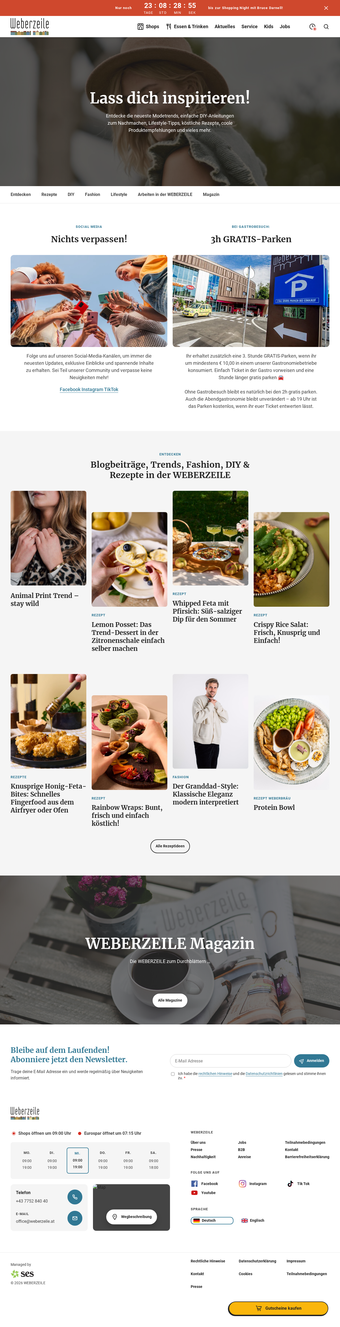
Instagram (93, 389)
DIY (71, 194)
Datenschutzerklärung (257, 1261)
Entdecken (21, 194)
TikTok (111, 389)
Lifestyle (119, 194)
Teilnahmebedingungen (307, 1274)
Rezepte (49, 194)
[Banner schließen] (326, 8)
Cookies (245, 1274)
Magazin (211, 194)
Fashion (92, 194)
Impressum (296, 1261)
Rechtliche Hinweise (208, 1261)
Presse (196, 1286)
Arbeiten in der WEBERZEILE (165, 194)
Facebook (71, 389)
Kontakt (197, 1274)
